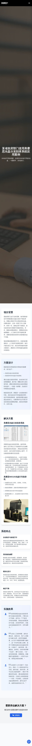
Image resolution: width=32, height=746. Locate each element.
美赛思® (4, 3)
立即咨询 (17, 715)
